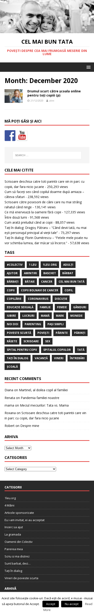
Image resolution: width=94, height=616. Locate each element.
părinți (79, 333)
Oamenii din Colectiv (19, 542)
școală (12, 367)
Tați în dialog (13, 571)
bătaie (30, 282)
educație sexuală (20, 307)
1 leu (33, 265)
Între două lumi (16, 217)
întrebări (77, 358)
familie (45, 307)
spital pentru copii (22, 350)
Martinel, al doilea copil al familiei (43, 390)
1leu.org (50, 265)
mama (9, 405)
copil (69, 290)
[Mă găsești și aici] (10, 135)
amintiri (30, 273)
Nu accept (71, 604)
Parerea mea (14, 549)
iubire (11, 316)
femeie (62, 307)
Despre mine (29, 425)
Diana (9, 390)
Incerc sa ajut (14, 527)
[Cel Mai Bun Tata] (47, 30)
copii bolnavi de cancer (39, 290)
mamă (45, 316)
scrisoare (31, 341)
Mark (60, 316)
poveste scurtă (19, 333)
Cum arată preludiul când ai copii (28, 222)
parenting (33, 324)
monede (76, 316)
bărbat (67, 273)
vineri (58, 358)
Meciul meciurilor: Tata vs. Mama (44, 405)
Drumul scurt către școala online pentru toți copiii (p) (54, 93)
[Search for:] (47, 155)
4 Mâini (9, 505)
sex (47, 341)
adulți (68, 265)
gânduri (79, 307)
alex (51, 100)
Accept (50, 604)
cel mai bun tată (71, 282)
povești (43, 333)
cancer (46, 282)
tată (80, 350)
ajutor (12, 273)
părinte (62, 333)
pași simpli (55, 324)
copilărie (14, 299)
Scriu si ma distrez (17, 556)
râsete (12, 341)
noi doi (12, 324)
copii (11, 290)
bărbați (12, 282)
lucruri (28, 316)
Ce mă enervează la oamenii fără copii (33, 212)
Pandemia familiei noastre (40, 398)
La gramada (13, 534)
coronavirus (38, 299)
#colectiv (15, 265)
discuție (61, 299)
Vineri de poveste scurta (21, 578)
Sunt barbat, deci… (18, 563)
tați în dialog (17, 358)
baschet (49, 273)
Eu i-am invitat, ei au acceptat (24, 520)
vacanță (41, 358)
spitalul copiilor (57, 350)
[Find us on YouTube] (22, 135)
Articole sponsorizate (19, 513)
